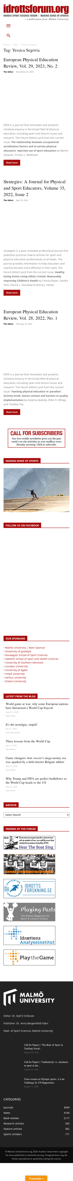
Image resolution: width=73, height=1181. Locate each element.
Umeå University (15, 673)
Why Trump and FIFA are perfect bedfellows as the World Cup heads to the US (36, 780)
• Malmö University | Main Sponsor (24, 647)
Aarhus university (15, 677)
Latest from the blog (20, 696)
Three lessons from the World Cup (28, 741)
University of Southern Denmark (24, 662)
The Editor (8, 71)
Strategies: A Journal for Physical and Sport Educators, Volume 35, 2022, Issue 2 (35, 187)
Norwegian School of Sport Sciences (26, 655)
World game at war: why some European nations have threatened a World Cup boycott (37, 706)
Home (7, 44)
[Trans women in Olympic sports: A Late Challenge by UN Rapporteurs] (12, 1083)
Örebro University (15, 681)
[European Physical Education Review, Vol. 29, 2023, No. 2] (36, 98)
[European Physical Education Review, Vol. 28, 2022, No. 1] (36, 349)
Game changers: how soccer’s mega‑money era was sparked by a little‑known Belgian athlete (36, 760)
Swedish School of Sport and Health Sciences (31, 658)
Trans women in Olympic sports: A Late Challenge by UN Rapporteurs (44, 1080)
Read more (12, 162)
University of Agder (16, 670)
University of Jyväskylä (18, 651)
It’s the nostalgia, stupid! (21, 724)
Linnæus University (16, 666)
